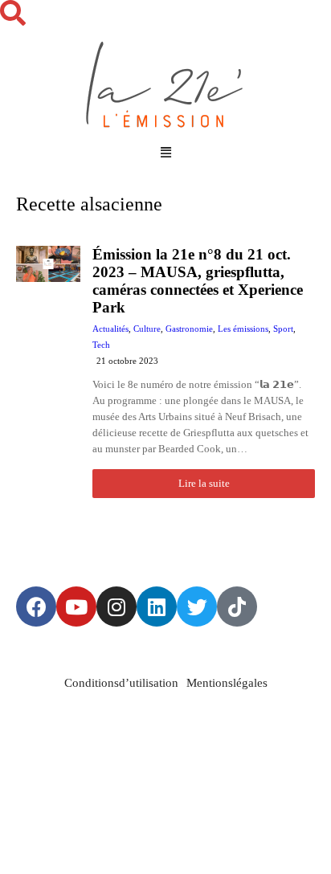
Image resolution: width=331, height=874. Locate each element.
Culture (147, 328)
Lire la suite (204, 483)
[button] (165, 152)
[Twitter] (197, 606)
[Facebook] (36, 606)
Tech (101, 344)
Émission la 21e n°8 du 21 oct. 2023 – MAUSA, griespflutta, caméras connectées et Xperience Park (197, 281)
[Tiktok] (237, 606)
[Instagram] (116, 606)
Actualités (110, 328)
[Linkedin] (157, 606)
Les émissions (243, 328)
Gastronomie (189, 328)
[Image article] (48, 372)
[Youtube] (76, 606)
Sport (283, 328)
